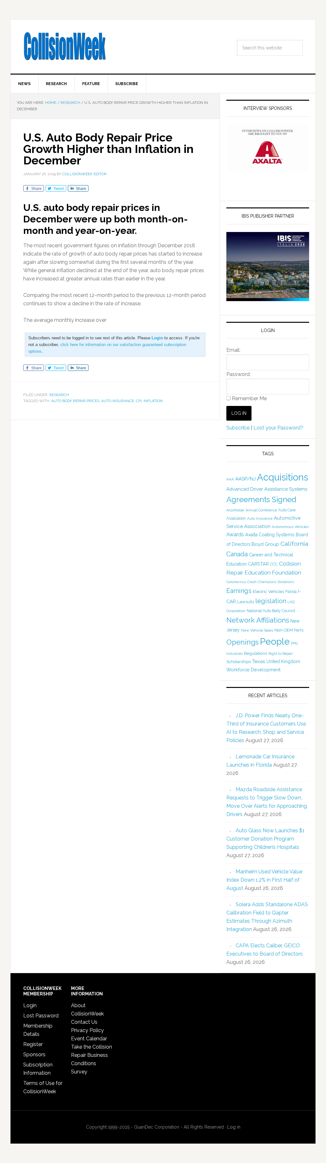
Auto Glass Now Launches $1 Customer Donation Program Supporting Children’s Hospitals (265, 838)
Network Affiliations (257, 620)
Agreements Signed (261, 499)
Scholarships (238, 661)
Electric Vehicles (268, 591)
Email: (233, 350)
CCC (274, 564)
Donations (286, 582)
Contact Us (84, 1022)
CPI (139, 401)
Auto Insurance (117, 401)
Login (30, 1005)
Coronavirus (236, 582)
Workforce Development (253, 669)
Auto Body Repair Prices (75, 401)
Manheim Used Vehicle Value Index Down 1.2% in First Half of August (264, 880)
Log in (233, 1127)
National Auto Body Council (271, 610)
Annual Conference (261, 510)
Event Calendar (89, 1039)
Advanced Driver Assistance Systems (266, 489)
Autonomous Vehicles (290, 526)
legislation (270, 601)
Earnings (239, 591)
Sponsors (34, 1054)
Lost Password (41, 1016)
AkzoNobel (235, 510)
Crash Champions (261, 582)
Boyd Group (265, 544)
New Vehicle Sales (257, 630)
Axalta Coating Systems (269, 534)
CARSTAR (258, 564)
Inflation (153, 401)
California (294, 543)
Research (59, 395)
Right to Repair (280, 654)
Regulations (255, 653)
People (275, 641)
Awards (235, 534)
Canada (237, 554)
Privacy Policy (87, 1030)
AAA (230, 479)
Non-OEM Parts (288, 630)
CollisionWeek (64, 46)
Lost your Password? (278, 428)
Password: (238, 374)
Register (33, 1044)
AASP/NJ (245, 479)
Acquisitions (282, 477)
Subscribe (238, 428)
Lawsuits (245, 601)
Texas (258, 661)
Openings (242, 642)
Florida (291, 591)
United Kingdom (283, 661)
